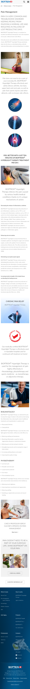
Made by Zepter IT (15, 684)
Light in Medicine (19, 600)
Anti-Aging (3, 615)
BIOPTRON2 (19, 624)
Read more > (15, 532)
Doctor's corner (4, 636)
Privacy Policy (16, 678)
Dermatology (4, 603)
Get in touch (18, 642)
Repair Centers (23, 678)
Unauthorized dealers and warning (15, 681)
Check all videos (15, 573)
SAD (2, 609)
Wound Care (3, 595)
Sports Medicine (6, 600)
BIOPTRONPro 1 (20, 621)
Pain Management (5, 598)
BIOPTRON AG (19, 636)
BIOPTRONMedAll (20, 618)
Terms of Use (9, 678)
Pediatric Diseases (5, 606)
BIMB (2, 642)
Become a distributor (20, 648)
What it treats (7, 5)
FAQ (4, 678)
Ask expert (18, 652)
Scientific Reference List (15, 582)
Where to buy (19, 639)
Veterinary (3, 639)
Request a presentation (21, 645)
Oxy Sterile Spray (19, 627)
